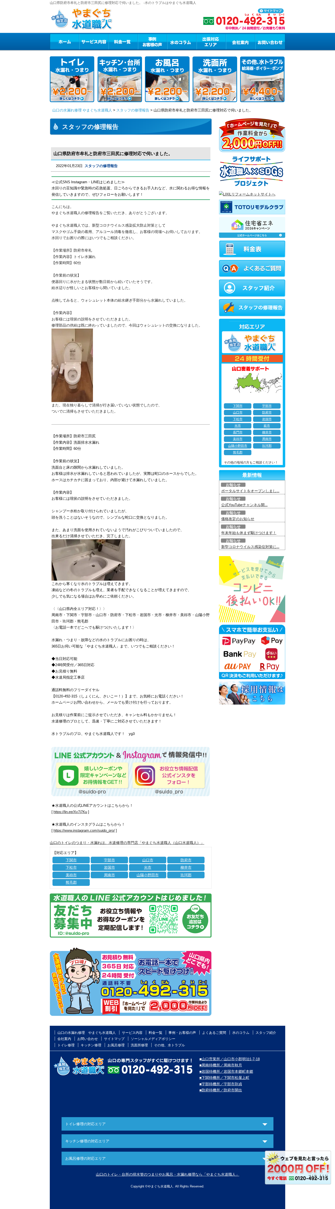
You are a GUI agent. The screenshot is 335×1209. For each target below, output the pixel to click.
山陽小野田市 (148, 875)
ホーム (64, 41)
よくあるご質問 (214, 1033)
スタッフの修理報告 (132, 110)
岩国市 (109, 867)
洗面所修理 (139, 1045)
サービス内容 (93, 41)
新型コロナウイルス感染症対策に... (250, 547)
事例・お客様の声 (152, 41)
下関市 (71, 860)
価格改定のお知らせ (237, 519)
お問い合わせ (270, 41)
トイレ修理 (66, 1045)
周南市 (109, 875)
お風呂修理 (116, 1045)
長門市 (238, 432)
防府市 (186, 860)
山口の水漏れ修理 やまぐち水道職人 (82, 110)
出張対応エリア (211, 41)
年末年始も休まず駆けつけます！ (248, 533)
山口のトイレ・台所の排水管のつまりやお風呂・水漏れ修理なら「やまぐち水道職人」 (167, 1174)
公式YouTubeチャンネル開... (244, 505)
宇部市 (109, 860)
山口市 (147, 860)
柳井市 (186, 867)
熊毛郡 (71, 882)
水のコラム (182, 41)
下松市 (71, 867)
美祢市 (71, 875)
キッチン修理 (91, 1045)
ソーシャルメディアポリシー (153, 1039)
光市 (147, 867)
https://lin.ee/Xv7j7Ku (70, 812)
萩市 (267, 425)
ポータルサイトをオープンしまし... (250, 491)
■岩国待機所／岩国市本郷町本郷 (226, 1071)
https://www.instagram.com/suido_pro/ (84, 830)
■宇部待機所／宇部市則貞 (220, 1084)
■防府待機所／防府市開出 (220, 1090)
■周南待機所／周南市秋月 (220, 1065)
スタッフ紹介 (266, 1033)
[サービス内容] (85, 41)
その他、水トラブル (169, 1045)
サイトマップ (114, 1039)
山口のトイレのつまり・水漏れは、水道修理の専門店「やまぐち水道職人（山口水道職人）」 (127, 843)
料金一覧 (123, 41)
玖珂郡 (186, 875)
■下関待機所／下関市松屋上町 (224, 1077)
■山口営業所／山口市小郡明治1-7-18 (229, 1059)
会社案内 (240, 41)
